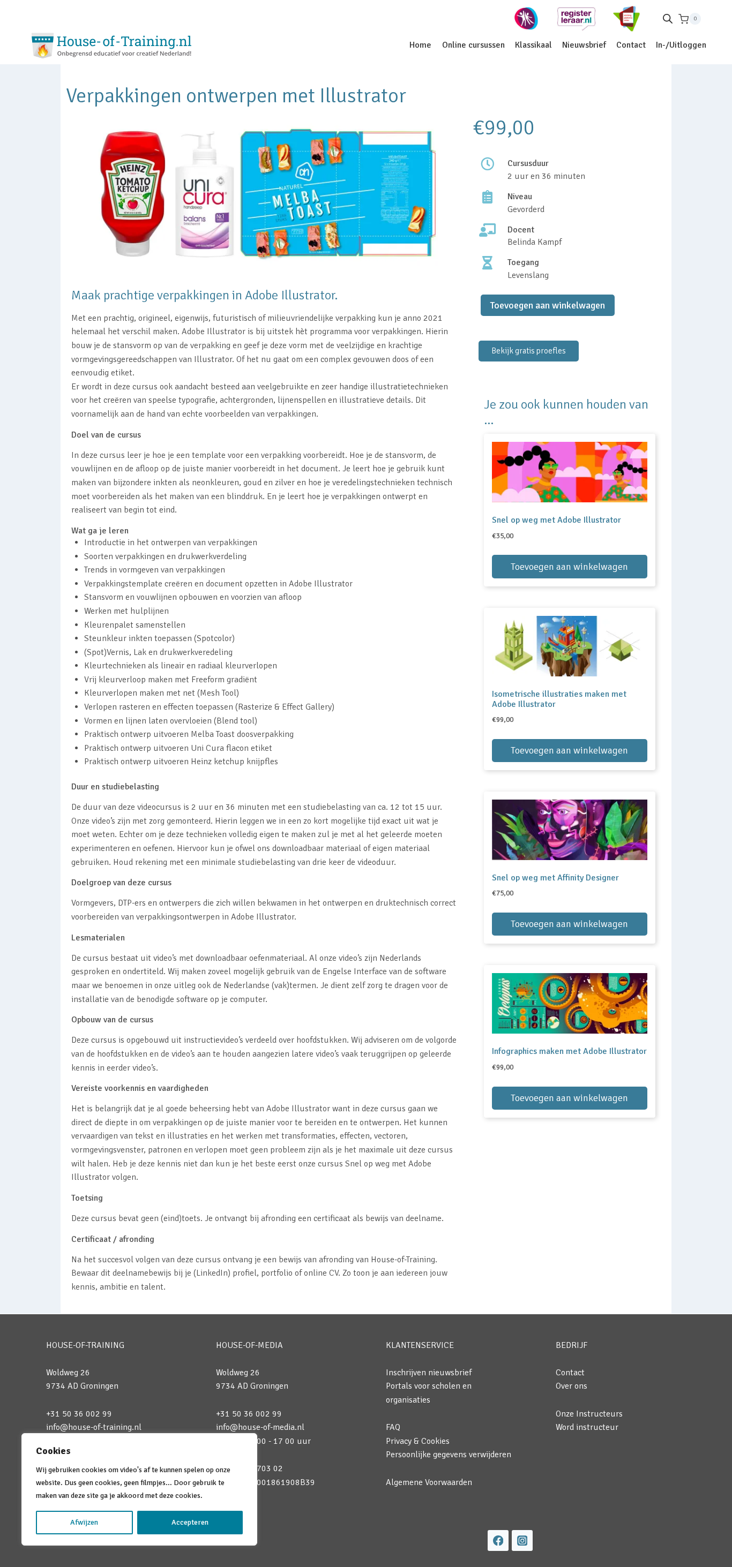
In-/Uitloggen (681, 45)
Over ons (571, 1386)
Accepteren (189, 1522)
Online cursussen (473, 45)
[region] (139, 1489)
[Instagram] (522, 1540)
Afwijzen (84, 1522)
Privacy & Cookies (418, 1441)
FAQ (393, 1427)
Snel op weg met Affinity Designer (555, 877)
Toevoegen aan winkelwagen (547, 305)
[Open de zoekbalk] (667, 19)
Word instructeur (587, 1427)
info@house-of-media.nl (260, 1427)
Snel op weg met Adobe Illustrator (556, 520)
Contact (631, 45)
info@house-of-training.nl (93, 1427)
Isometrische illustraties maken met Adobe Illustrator (559, 699)
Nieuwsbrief (584, 45)
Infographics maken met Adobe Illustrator (569, 1051)
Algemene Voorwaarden (429, 1482)
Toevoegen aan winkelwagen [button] (569, 566)
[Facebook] (498, 1540)
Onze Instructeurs (589, 1413)
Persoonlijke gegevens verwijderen (448, 1454)
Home (420, 45)
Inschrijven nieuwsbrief (429, 1372)
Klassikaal (533, 45)
